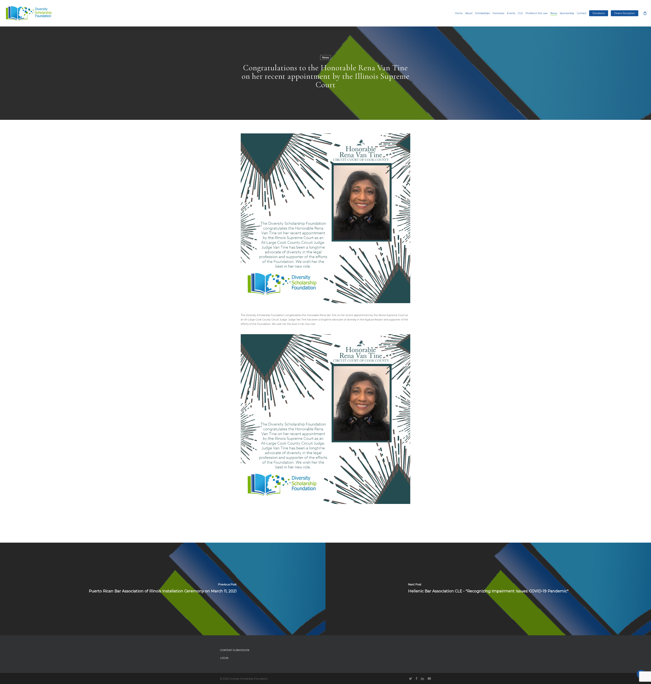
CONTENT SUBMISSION (234, 650)
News (325, 57)
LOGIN (224, 658)
